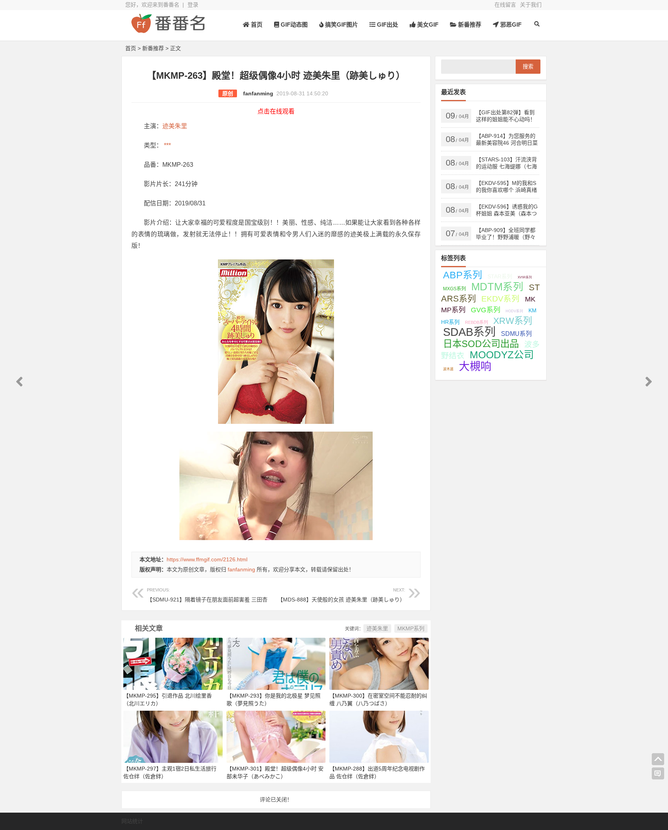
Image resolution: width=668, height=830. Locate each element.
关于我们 (531, 5)
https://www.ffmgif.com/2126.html (207, 559)
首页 (255, 24)
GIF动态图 (293, 24)
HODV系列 (514, 311)
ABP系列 (462, 274)
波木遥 (448, 369)
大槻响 (475, 367)
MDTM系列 (497, 287)
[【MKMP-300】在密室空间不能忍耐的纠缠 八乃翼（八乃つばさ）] (379, 663)
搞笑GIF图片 (341, 24)
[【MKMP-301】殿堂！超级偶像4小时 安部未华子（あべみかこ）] (276, 736)
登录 (192, 5)
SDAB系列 (469, 332)
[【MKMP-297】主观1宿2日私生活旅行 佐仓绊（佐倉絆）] (173, 736)
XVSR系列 (525, 277)
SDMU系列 (516, 333)
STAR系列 (499, 276)
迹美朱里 (174, 126)
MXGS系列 (454, 288)
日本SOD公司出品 (481, 344)
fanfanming (258, 93)
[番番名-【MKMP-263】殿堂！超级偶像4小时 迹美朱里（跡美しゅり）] (167, 30)
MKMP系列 (410, 628)
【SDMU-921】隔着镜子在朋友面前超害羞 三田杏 (207, 595)
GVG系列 (485, 310)
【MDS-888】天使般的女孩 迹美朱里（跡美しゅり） (341, 595)
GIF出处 (386, 24)
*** (166, 145)
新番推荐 (469, 24)
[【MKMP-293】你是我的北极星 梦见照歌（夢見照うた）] (276, 663)
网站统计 (132, 821)
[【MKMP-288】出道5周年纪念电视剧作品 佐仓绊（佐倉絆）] (379, 736)
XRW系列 (512, 321)
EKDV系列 (500, 298)
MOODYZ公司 (502, 354)
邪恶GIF (510, 24)
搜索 (528, 66)
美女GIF (427, 24)
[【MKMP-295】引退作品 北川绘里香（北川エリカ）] (173, 663)
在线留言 (505, 5)
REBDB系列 (476, 322)
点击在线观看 (276, 111)
